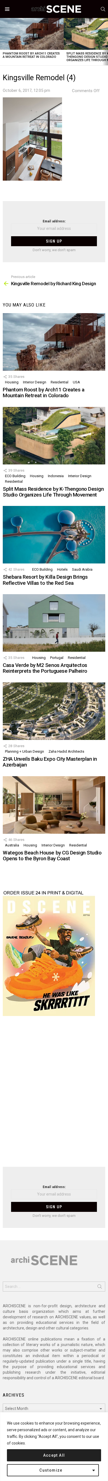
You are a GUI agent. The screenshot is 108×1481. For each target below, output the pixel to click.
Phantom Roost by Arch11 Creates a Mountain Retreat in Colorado (31, 55)
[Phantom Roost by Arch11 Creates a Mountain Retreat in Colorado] (32, 34)
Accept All (54, 1455)
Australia (12, 845)
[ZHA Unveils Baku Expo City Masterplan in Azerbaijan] (54, 711)
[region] (54, 1446)
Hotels (62, 569)
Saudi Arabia (82, 569)
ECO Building (15, 476)
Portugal (56, 658)
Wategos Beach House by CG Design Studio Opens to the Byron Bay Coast (52, 855)
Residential (59, 382)
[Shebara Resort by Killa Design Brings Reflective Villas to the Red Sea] (54, 534)
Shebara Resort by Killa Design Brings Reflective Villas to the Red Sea (45, 580)
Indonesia (56, 476)
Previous (3, 41)
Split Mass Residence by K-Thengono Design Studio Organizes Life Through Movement (53, 492)
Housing (12, 382)
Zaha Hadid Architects (66, 751)
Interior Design (34, 382)
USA (76, 382)
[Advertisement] (54, 1095)
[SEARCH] (103, 9)
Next (105, 41)
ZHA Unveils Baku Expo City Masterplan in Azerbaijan (50, 762)
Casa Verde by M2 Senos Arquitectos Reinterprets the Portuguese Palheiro (45, 668)
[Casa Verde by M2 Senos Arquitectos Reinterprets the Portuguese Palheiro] (54, 623)
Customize (51, 1470)
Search (99, 1288)
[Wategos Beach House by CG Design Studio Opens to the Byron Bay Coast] (54, 805)
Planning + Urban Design (24, 751)
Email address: (54, 221)
